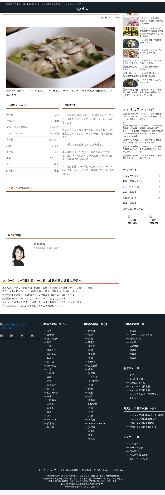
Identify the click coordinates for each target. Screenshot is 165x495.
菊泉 (49, 412)
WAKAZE (51, 419)
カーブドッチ (136, 447)
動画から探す (129, 203)
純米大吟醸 (135, 338)
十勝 (49, 346)
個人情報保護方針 (69, 470)
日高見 (50, 358)
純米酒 (133, 350)
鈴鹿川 (91, 431)
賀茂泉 (91, 427)
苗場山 (50, 423)
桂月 (90, 396)
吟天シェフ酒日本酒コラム (143, 419)
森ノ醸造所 (52, 338)
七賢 (90, 334)
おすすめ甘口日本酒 (140, 386)
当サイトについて (47, 470)
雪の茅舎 (51, 365)
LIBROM (92, 404)
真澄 (90, 338)
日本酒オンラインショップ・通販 (80, 476)
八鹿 (90, 415)
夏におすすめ (136, 378)
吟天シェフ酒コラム (133, 208)
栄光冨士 (51, 385)
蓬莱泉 (91, 354)
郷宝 (49, 342)
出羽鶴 (50, 373)
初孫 (49, 381)
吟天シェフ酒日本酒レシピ (143, 426)
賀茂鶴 (91, 373)
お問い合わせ (120, 470)
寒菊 (49, 415)
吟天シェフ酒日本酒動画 (142, 423)
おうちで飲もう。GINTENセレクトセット (146, 396)
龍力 (90, 369)
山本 (49, 369)
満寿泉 (91, 331)
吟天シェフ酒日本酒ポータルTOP (147, 415)
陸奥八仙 (51, 350)
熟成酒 (133, 358)
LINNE (91, 361)
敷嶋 (90, 350)
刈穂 (49, 377)
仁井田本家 (52, 392)
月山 (90, 385)
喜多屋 (91, 400)
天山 (90, 408)
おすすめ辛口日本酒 (140, 390)
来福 (49, 396)
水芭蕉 (50, 404)
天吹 (90, 412)
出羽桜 (50, 388)
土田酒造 (51, 400)
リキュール (135, 443)
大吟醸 (133, 342)
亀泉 (90, 392)
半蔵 (90, 358)
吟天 (49, 331)
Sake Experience (97, 423)
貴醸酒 (133, 354)
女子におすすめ (137, 382)
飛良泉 (50, 361)
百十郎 (91, 346)
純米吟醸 (134, 346)
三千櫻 (50, 334)
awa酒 (133, 331)
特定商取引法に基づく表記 (95, 470)
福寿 (90, 435)
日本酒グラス (136, 451)
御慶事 (50, 408)
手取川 (91, 342)
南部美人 (51, 354)
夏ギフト (134, 375)
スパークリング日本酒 (141, 334)
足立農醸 (92, 365)
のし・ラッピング (139, 459)
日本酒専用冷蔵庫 (139, 455)
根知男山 (51, 427)
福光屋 (91, 439)
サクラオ (92, 377)
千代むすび (94, 381)
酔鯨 (90, 388)
